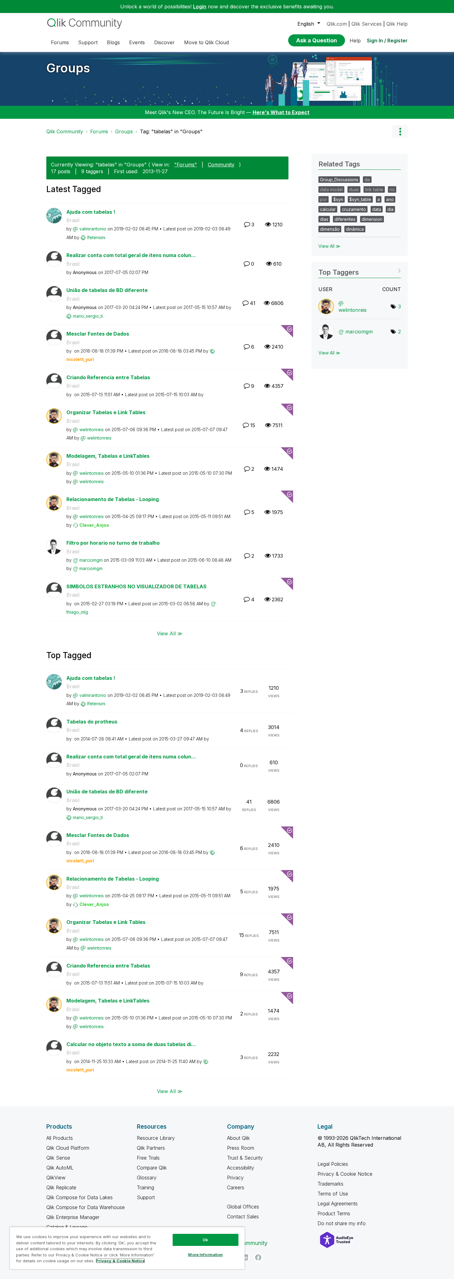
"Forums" (185, 164)
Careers (235, 1187)
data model (331, 189)
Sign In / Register (387, 40)
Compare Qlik (152, 1168)
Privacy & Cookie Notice (344, 1174)
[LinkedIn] (245, 1257)
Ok (205, 1239)
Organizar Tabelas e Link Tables (105, 412)
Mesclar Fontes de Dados (97, 334)
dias (324, 219)
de (367, 179)
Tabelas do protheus (91, 722)
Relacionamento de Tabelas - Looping (112, 499)
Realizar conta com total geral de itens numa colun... (131, 255)
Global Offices (243, 1207)
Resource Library (156, 1138)
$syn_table (360, 199)
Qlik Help (397, 24)
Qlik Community (64, 131)
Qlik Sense (58, 1158)
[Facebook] (258, 1257)
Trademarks (330, 1184)
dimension (372, 219)
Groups (68, 68)
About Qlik (238, 1138)
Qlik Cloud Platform (67, 1148)
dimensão (330, 229)
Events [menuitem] (137, 42)
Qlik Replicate (61, 1187)
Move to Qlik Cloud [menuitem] (206, 42)
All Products (59, 1138)
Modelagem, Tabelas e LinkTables (107, 456)
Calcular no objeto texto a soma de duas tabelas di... (131, 1044)
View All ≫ (170, 633)
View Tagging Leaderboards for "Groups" (359, 270)
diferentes (344, 219)
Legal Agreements (337, 1203)
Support (146, 1197)
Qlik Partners (151, 1148)
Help (355, 40)
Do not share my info (342, 1223)
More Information (205, 1254)
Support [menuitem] (88, 42)
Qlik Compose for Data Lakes (79, 1197)
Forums (99, 131)
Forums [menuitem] (60, 42)
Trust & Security (245, 1158)
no (392, 189)
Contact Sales (243, 1216)
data (376, 209)
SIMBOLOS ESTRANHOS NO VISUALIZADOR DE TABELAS (136, 586)
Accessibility (240, 1168)
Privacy (235, 1177)
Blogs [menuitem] (113, 42)
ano (390, 199)
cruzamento (354, 209)
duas (354, 189)
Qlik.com (337, 24)
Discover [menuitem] (164, 42)
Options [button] (400, 131)
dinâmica (355, 229)
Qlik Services (366, 24)
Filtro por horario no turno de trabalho (113, 543)
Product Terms (333, 1213)
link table (374, 189)
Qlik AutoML (60, 1168)
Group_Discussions (339, 179)
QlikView (55, 1177)
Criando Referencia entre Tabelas (108, 377)
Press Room (240, 1148)
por (323, 199)
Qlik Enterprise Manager (72, 1217)
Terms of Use (332, 1194)
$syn (338, 199)
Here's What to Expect (281, 112)
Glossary (147, 1177)
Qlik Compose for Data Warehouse (85, 1207)
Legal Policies (332, 1164)
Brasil (72, 220)
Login (199, 6)
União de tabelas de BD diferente (107, 290)
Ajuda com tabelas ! (90, 212)
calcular (328, 209)
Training (145, 1187)
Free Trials (148, 1158)
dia (390, 209)
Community (221, 164)
